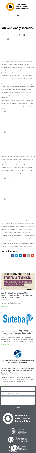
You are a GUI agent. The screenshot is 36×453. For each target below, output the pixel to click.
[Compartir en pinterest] (24, 255)
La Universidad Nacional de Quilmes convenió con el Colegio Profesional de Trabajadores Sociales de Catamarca (17, 371)
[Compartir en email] (32, 255)
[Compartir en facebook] (12, 255)
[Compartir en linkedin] (20, 255)
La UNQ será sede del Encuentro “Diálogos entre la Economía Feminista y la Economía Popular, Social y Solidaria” (16, 295)
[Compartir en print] (28, 255)
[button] (18, 15)
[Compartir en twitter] (16, 255)
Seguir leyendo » (5, 306)
